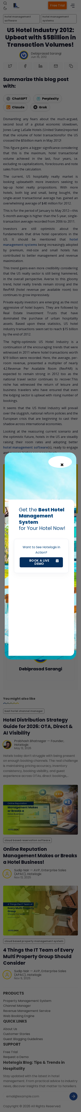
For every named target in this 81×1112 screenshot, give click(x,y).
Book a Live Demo (39, 562)
